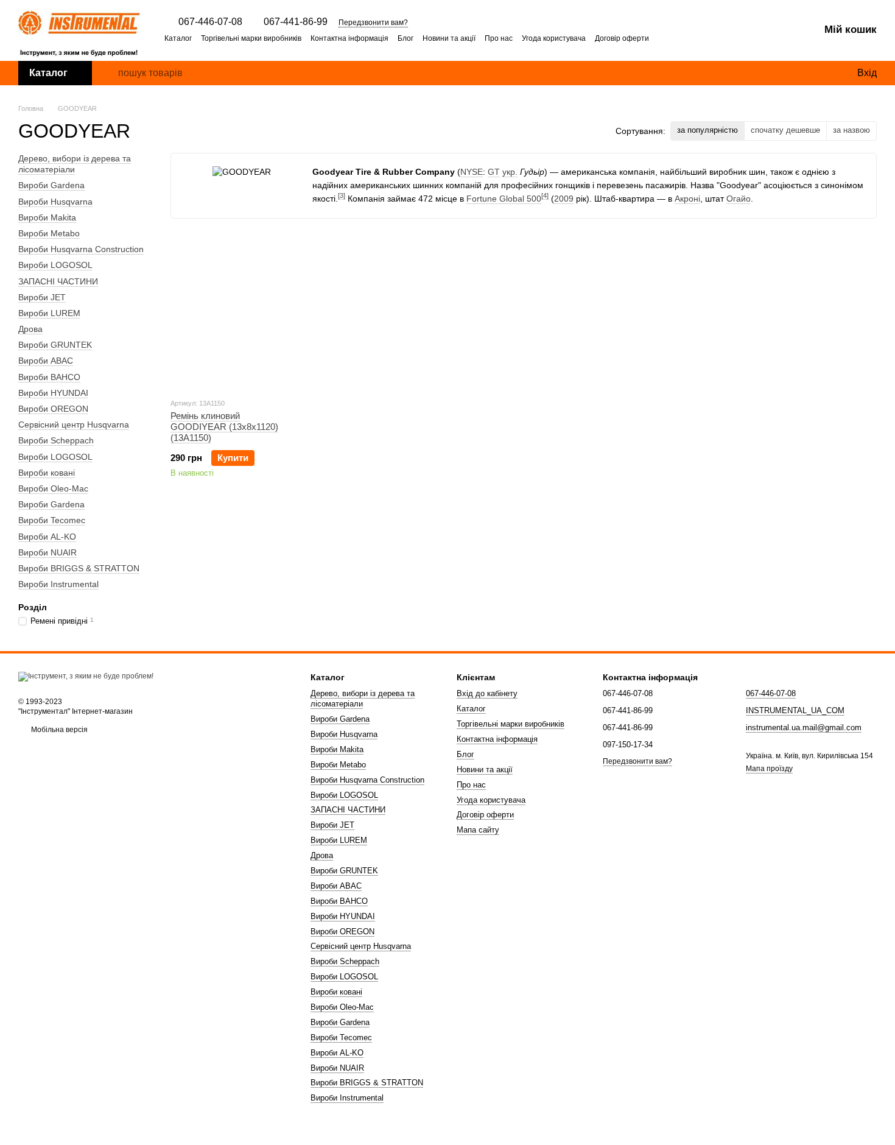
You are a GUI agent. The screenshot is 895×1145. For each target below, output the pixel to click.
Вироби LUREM (49, 313)
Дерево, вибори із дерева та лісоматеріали (74, 163)
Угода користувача (554, 38)
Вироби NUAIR (47, 552)
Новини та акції (449, 38)
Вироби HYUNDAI (53, 393)
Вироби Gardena (51, 185)
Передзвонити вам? (373, 22)
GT (494, 172)
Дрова (30, 329)
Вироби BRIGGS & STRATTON (78, 568)
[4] (545, 195)
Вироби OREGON (53, 409)
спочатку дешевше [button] (785, 130)
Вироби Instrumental (58, 584)
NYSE (471, 172)
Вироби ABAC (45, 360)
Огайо (738, 198)
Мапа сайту (478, 829)
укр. (510, 172)
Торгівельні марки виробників (251, 38)
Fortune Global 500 (503, 198)
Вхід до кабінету (487, 693)
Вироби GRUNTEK (55, 345)
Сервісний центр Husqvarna (73, 424)
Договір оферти (622, 38)
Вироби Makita (47, 217)
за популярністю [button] (707, 130)
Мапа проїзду (769, 768)
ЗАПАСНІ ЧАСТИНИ (58, 281)
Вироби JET (42, 296)
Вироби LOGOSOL (55, 265)
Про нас (499, 38)
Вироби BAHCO (49, 376)
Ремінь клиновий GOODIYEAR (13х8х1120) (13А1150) (224, 426)
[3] (341, 195)
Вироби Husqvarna (55, 201)
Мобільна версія (58, 729)
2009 (564, 198)
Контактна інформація (349, 38)
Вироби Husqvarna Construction (81, 249)
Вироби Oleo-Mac (53, 488)
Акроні (687, 198)
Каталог (178, 38)
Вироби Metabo (49, 233)
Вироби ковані (46, 472)
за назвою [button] (851, 130)
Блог (405, 38)
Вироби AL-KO (47, 536)
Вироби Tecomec (51, 520)
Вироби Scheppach (56, 440)
